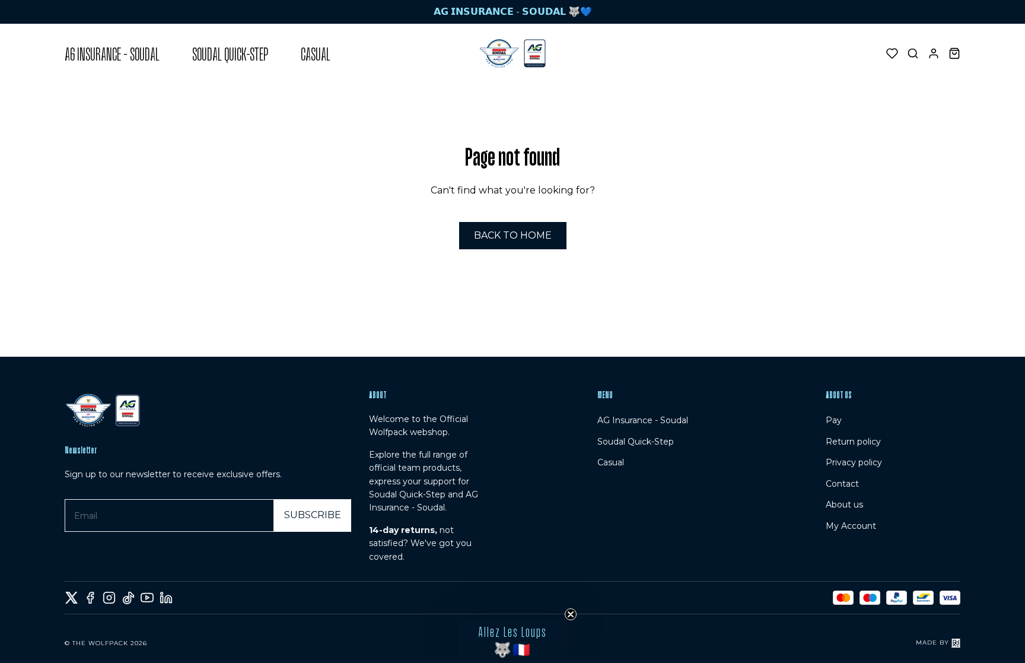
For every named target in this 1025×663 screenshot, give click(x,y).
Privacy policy (854, 462)
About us (844, 504)
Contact (842, 483)
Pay (834, 420)
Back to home (513, 235)
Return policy (853, 441)
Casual (610, 462)
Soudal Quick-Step (635, 441)
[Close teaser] (571, 614)
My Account (851, 526)
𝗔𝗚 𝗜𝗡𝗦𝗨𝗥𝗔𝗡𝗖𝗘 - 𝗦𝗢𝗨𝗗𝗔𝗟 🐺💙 (513, 11)
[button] (512, 640)
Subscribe (312, 515)
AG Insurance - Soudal (642, 420)
